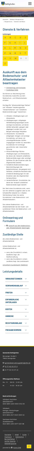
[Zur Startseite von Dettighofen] (8, 3)
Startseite (5, 19)
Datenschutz (20, 437)
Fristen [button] (8, 292)
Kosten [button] (8, 309)
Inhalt (17, 434)
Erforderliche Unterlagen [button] (12, 300)
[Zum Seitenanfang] (29, 446)
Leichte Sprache (10, 441)
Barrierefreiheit (10, 439)
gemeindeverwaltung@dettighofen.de (17, 363)
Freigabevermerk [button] (13, 330)
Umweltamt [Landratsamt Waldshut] (15, 265)
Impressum (8, 437)
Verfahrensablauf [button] (14, 286)
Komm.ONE (17, 447)
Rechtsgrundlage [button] (13, 323)
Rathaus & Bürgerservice (16, 19)
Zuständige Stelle (12, 90)
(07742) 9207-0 (11, 366)
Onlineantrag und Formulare (15, 87)
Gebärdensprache (10, 443)
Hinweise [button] (9, 316)
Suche (24, 434)
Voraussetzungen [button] (13, 279)
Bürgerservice (8, 21)
